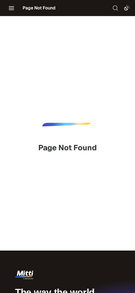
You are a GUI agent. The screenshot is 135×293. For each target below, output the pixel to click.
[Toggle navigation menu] (11, 8)
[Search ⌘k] (115, 8)
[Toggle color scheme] (127, 8)
